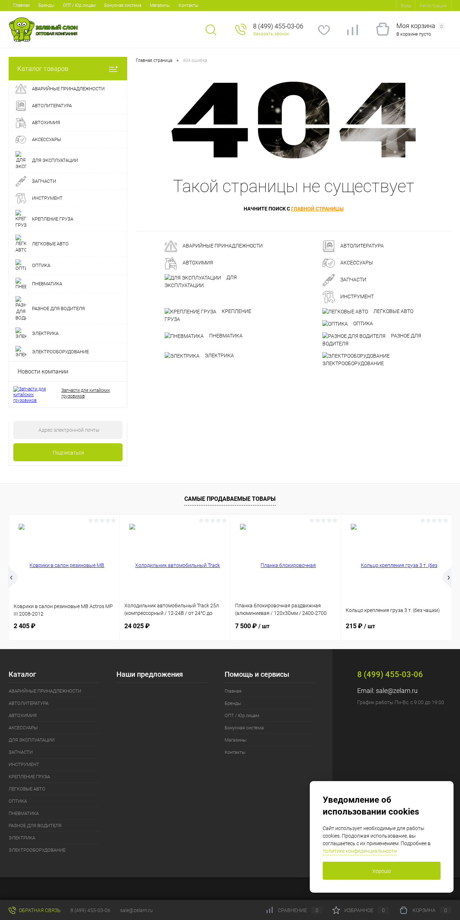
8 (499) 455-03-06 (90, 910)
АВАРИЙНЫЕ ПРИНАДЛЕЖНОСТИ (222, 246)
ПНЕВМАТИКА (225, 336)
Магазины (160, 5)
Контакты (188, 5)
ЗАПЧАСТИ (352, 280)
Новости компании (43, 371)
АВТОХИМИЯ (197, 263)
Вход (406, 5)
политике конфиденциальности (360, 851)
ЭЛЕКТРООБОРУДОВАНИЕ (353, 363)
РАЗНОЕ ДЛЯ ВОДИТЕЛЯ (371, 339)
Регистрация (433, 5)
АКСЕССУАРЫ (356, 263)
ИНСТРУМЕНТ (356, 297)
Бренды (46, 5)
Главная (21, 5)
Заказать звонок (271, 33)
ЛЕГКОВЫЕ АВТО (392, 311)
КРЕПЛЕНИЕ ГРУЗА (208, 315)
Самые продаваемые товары (230, 498)
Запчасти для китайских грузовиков (85, 393)
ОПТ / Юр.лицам (79, 5)
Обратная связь (39, 910)
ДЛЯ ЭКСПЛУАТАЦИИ (201, 281)
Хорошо (381, 871)
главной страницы (317, 209)
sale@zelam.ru (397, 690)
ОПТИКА (362, 323)
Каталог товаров (42, 68)
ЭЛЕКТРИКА (219, 355)
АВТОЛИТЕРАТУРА (361, 246)
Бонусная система (122, 5)
